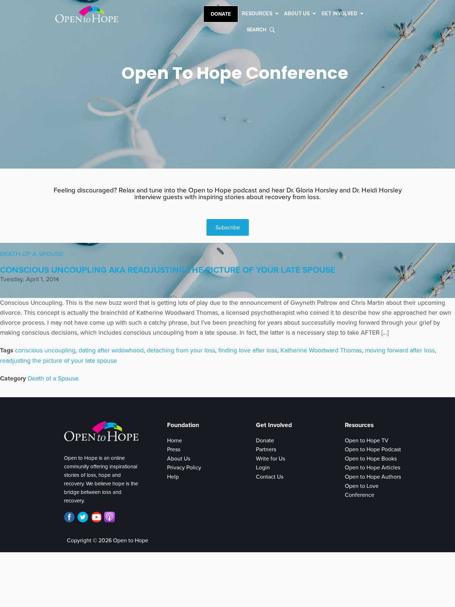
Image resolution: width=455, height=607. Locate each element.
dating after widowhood (111, 350)
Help (173, 476)
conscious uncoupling (45, 350)
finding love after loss (247, 350)
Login (263, 467)
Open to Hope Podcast (373, 449)
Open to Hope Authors (373, 476)
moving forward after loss (400, 350)
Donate (221, 14)
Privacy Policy (184, 467)
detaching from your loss (181, 350)
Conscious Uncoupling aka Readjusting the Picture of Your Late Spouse (167, 270)
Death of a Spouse (31, 254)
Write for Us (270, 458)
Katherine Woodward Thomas (321, 350)
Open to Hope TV (367, 440)
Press (173, 449)
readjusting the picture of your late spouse (58, 360)
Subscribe (227, 227)
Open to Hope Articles (372, 467)
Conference (359, 495)
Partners (266, 449)
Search (256, 30)
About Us (178, 458)
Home (174, 440)
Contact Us (269, 476)
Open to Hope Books (371, 458)
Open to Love (362, 486)
